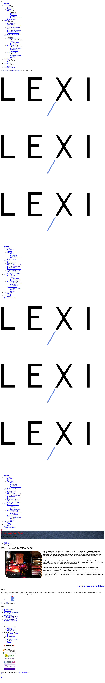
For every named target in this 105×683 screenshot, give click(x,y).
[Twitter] (1, 678)
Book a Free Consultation (91, 585)
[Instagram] (1, 675)
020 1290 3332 (6, 70)
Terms (19, 672)
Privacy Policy (25, 672)
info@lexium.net (15, 70)
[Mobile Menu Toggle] (1, 1)
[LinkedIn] (1, 673)
